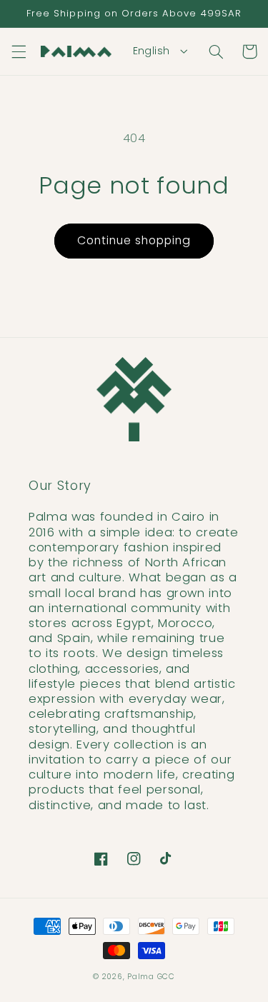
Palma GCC (151, 976)
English (151, 51)
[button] (18, 51)
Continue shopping (134, 240)
